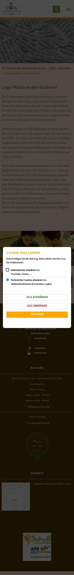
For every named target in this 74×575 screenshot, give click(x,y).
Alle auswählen (37, 297)
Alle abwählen (37, 306)
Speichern (37, 314)
